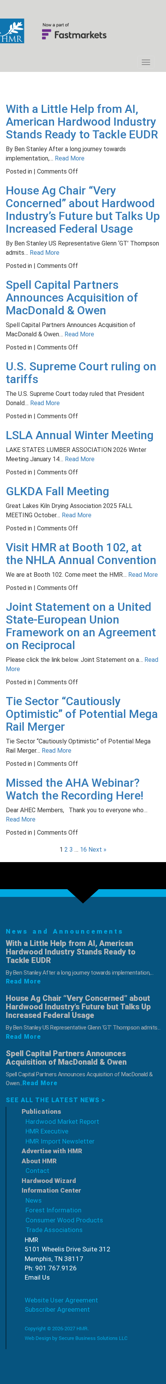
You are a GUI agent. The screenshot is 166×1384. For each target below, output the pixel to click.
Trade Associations (54, 1230)
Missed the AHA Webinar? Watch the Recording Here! (74, 789)
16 (83, 849)
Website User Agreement (61, 1300)
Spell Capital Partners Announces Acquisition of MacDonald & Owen (72, 297)
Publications (41, 1111)
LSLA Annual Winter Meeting (80, 435)
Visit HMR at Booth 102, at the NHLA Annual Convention (81, 553)
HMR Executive (46, 1131)
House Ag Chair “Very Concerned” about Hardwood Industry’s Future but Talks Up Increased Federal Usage (83, 209)
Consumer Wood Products (64, 1220)
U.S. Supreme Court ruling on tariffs (81, 373)
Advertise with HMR (52, 1151)
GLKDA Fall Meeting (57, 491)
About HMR (39, 1161)
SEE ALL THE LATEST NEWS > (55, 1100)
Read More (69, 158)
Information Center (51, 1190)
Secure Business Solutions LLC (93, 1338)
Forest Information (53, 1210)
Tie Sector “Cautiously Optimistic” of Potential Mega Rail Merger (82, 713)
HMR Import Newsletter (60, 1141)
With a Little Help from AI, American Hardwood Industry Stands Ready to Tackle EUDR (82, 121)
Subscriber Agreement (57, 1309)
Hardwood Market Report (62, 1121)
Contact (37, 1170)
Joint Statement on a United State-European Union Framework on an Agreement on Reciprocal (81, 626)
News (33, 1200)
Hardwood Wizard (49, 1181)
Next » (97, 849)
